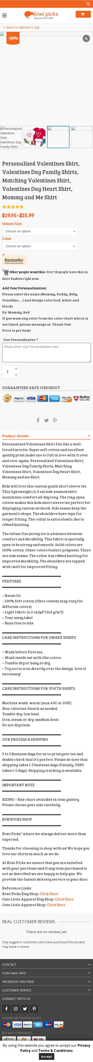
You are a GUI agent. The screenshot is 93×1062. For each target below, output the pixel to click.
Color (6, 238)
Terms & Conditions (55, 1050)
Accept (46, 1056)
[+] (16, 368)
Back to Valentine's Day (23, 27)
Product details (15, 436)
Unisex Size (12, 224)
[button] (40, 231)
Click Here (49, 893)
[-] (16, 375)
